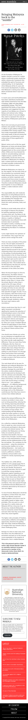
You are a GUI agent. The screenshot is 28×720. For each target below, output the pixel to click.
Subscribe (7, 635)
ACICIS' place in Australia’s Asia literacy (13, 664)
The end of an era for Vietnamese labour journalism (13, 669)
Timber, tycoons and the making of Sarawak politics (14, 654)
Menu (24, 1)
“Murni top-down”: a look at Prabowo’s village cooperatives (13, 649)
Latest (6, 643)
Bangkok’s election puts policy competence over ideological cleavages (14, 680)
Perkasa (5, 103)
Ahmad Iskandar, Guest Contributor (10, 24)
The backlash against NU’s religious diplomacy (12, 675)
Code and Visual (22, 717)
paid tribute (13, 324)
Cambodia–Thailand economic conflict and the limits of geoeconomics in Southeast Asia (13, 697)
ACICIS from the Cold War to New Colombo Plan (14, 660)
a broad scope (16, 464)
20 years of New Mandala (9, 691)
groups (23, 127)
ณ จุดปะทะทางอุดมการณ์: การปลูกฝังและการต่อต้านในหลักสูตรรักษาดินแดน (14, 686)
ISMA (10, 103)
